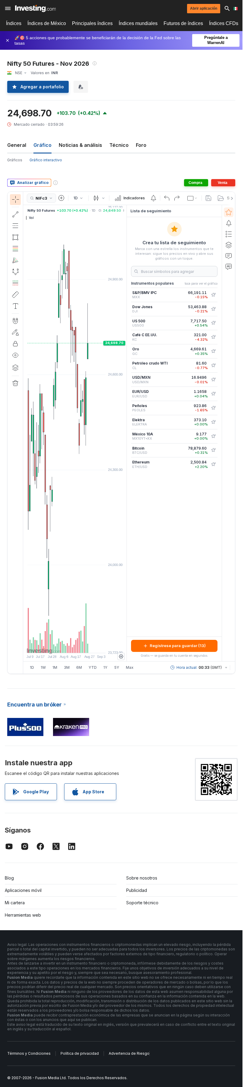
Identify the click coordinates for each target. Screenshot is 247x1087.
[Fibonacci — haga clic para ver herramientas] (15, 248)
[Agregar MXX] (213, 295)
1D (32, 667)
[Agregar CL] (213, 365)
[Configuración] (121, 656)
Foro (141, 145)
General (16, 145)
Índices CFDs (223, 23)
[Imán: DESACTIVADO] (15, 320)
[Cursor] (15, 199)
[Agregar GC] (213, 351)
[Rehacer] (176, 198)
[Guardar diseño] (208, 198)
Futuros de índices (183, 23)
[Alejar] (59, 645)
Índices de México (46, 23)
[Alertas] (228, 223)
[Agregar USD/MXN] (213, 379)
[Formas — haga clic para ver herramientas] (15, 237)
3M (67, 667)
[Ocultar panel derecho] (125, 433)
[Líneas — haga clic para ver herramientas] (15, 214)
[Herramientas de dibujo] (25, 432)
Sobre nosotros (141, 877)
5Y (116, 667)
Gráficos (14, 160)
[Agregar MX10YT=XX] (213, 436)
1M (54, 667)
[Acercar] (67, 645)
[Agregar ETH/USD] (213, 464)
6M (79, 667)
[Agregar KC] (213, 337)
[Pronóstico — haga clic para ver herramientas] (15, 283)
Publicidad (136, 890)
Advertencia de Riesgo (129, 1053)
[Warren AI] (228, 266)
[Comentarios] (228, 256)
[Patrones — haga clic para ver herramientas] (15, 271)
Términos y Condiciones (29, 1053)
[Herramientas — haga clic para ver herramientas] (15, 294)
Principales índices (92, 23)
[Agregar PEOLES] (213, 408)
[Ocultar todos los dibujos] (15, 355)
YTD (93, 667)
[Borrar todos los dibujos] (15, 383)
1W (43, 667)
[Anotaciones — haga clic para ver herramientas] (15, 306)
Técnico (119, 145)
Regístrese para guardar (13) (178, 645)
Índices (13, 23)
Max (129, 667)
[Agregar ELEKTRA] (213, 422)
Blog (9, 877)
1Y (105, 667)
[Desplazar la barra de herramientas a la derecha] (231, 198)
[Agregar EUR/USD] (213, 394)
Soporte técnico (142, 902)
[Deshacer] (166, 198)
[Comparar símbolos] (61, 198)
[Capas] (15, 367)
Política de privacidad (80, 1053)
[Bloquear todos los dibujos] (15, 343)
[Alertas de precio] (153, 198)
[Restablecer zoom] (91, 645)
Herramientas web (23, 915)
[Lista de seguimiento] (228, 212)
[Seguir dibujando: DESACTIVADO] (15, 332)
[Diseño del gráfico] (192, 198)
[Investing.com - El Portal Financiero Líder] (35, 8)
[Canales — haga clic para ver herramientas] (15, 225)
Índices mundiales (138, 23)
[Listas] (228, 234)
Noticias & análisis (80, 145)
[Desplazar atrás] (75, 645)
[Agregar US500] (213, 323)
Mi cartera (15, 902)
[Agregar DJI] (213, 309)
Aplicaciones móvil (23, 890)
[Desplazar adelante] (83, 645)
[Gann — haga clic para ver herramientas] (15, 260)
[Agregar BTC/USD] (213, 450)
